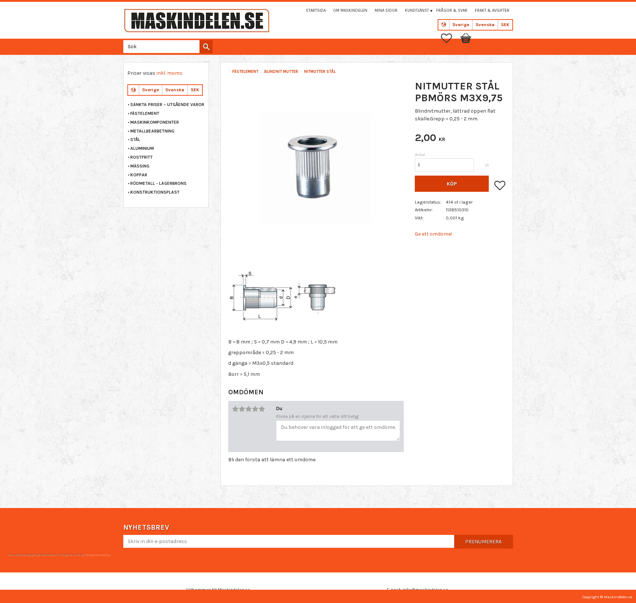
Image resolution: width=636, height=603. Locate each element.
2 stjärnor (242, 409)
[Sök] (206, 46)
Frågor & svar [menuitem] (451, 10)
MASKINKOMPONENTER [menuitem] (154, 122)
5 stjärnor (261, 409)
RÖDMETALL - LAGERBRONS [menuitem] (158, 183)
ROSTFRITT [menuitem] (141, 157)
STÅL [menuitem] (135, 139)
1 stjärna (235, 409)
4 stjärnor (255, 409)
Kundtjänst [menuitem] (417, 10)
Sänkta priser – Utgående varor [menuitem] (167, 104)
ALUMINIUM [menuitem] (142, 148)
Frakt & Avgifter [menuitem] (492, 10)
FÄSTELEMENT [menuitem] (144, 113)
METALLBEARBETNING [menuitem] (152, 131)
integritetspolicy (97, 554)
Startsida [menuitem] (316, 10)
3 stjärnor (248, 409)
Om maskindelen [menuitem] (350, 10)
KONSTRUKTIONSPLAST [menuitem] (155, 192)
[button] (450, 38)
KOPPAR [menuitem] (138, 174)
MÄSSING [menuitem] (139, 166)
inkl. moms (169, 73)
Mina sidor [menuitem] (386, 10)
